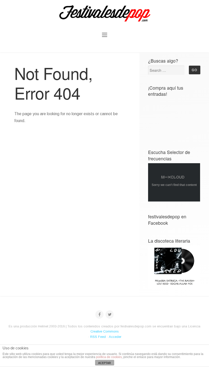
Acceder (115, 337)
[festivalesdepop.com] (104, 12)
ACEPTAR (104, 362)
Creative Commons (104, 331)
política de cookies (109, 357)
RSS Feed (98, 337)
